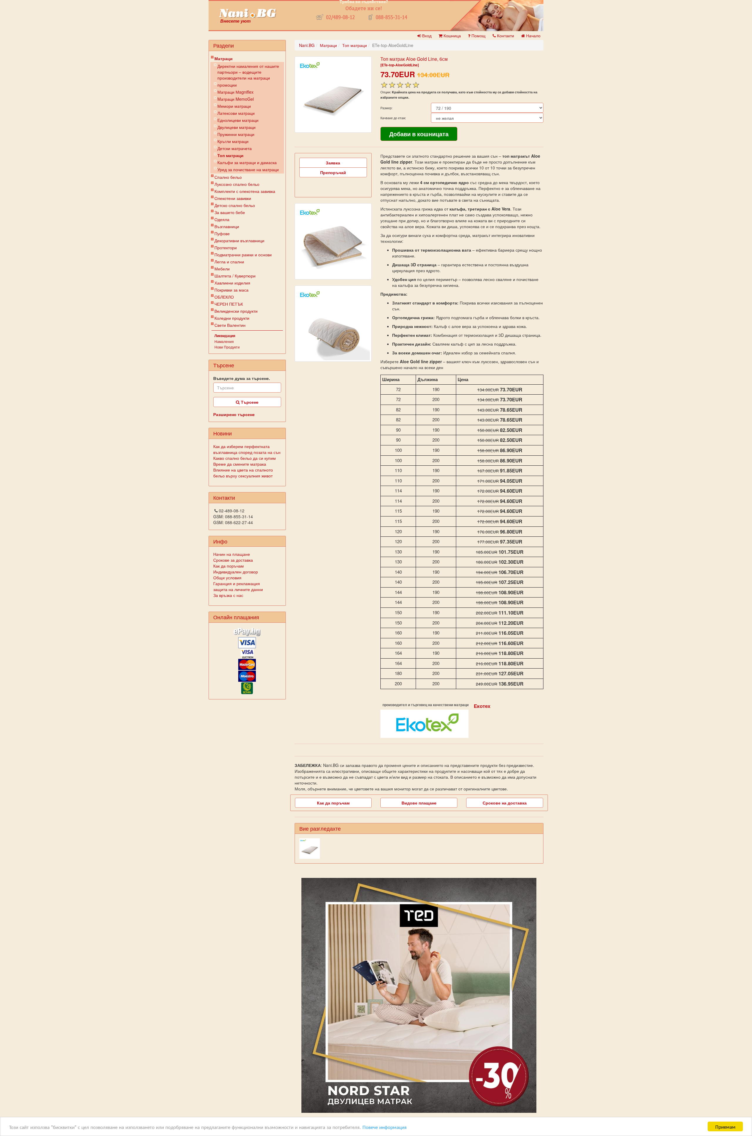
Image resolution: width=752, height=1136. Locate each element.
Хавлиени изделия (232, 283)
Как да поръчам (228, 566)
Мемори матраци (234, 106)
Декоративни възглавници (239, 240)
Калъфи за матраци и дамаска (247, 162)
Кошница (451, 35)
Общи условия (227, 577)
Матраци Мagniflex (235, 92)
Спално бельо (228, 177)
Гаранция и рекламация (236, 583)
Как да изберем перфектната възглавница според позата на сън (247, 449)
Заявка (333, 163)
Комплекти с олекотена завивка (244, 191)
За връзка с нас (228, 595)
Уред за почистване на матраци (248, 169)
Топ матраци (230, 155)
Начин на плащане (231, 554)
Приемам (725, 1126)
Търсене (249, 402)
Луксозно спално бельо (236, 184)
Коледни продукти (231, 318)
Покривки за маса (231, 290)
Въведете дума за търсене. (241, 378)
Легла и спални (229, 262)
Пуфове (222, 233)
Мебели (222, 269)
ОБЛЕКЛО (224, 297)
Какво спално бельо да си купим (244, 458)
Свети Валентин (230, 325)
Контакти (505, 35)
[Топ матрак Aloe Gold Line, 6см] (333, 94)
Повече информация (384, 1126)
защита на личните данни (238, 589)
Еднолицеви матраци (237, 120)
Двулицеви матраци (236, 127)
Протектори (225, 247)
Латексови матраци (236, 113)
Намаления (224, 341)
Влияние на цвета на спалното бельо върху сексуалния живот (243, 473)
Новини (222, 433)
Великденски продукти (236, 311)
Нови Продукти (227, 346)
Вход (426, 35)
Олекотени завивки (232, 198)
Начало (532, 35)
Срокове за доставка (233, 560)
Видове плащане (419, 803)
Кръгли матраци (233, 141)
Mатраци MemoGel (235, 99)
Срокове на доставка (505, 803)
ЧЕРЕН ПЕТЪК (228, 304)
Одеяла (221, 219)
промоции (227, 85)
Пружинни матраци (235, 134)
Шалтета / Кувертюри (235, 276)
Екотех (482, 705)
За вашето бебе (229, 212)
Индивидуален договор (235, 572)
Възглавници (226, 226)
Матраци (223, 58)
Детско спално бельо (234, 205)
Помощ (478, 35)
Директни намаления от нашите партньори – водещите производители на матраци (248, 72)
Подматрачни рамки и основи (243, 255)
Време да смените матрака (239, 464)
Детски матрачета (234, 148)
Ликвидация (224, 335)
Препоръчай (333, 172)
